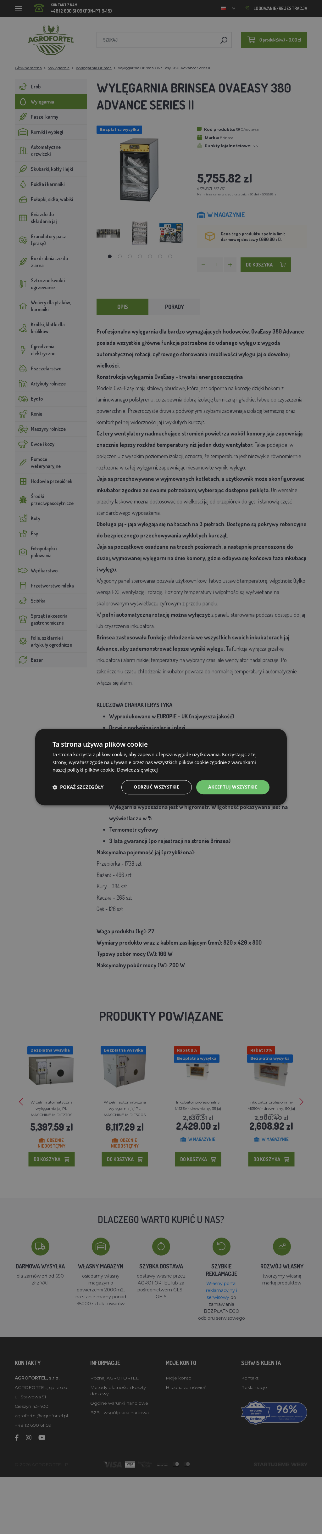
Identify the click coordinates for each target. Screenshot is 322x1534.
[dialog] (161, 767)
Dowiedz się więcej (137, 770)
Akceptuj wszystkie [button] (233, 787)
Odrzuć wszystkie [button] (156, 787)
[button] (78, 787)
